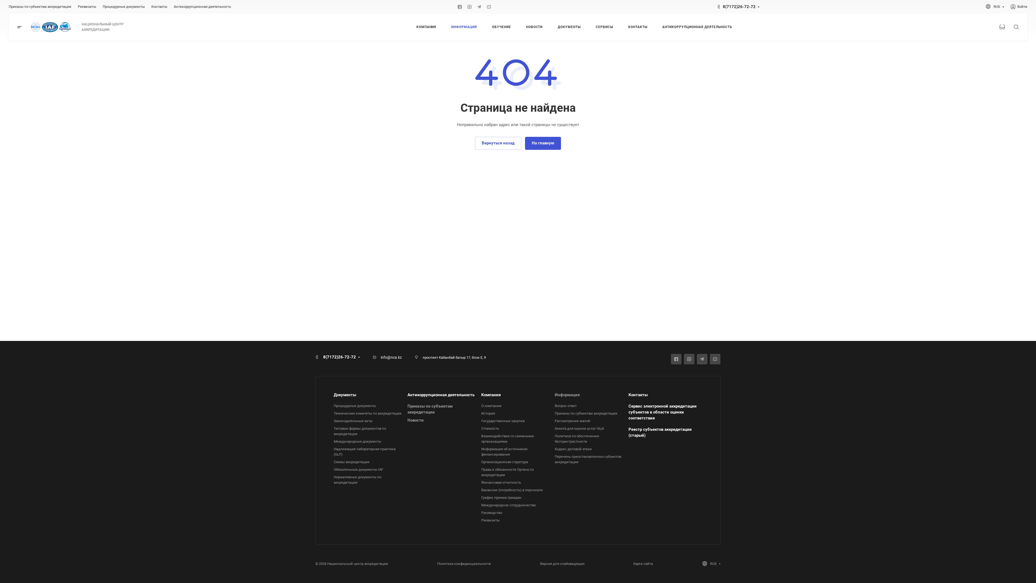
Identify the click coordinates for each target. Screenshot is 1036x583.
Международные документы (357, 441)
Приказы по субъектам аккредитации (586, 413)
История (488, 413)
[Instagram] (469, 6)
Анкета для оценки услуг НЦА (579, 428)
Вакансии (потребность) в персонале (512, 490)
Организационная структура (504, 462)
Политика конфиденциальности (464, 564)
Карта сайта (643, 564)
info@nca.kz (391, 357)
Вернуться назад (498, 143)
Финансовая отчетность (501, 482)
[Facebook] (459, 6)
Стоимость (490, 428)
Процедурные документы (355, 406)
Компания (491, 394)
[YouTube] (489, 6)
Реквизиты (490, 520)
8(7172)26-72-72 (739, 6)
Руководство (491, 513)
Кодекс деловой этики (573, 449)
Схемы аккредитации (351, 462)
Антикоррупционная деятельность (440, 394)
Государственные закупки (503, 421)
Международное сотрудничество (508, 505)
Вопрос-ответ (566, 406)
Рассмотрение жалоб (572, 421)
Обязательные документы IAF (358, 469)
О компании (491, 406)
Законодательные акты (353, 421)
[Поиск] (1016, 27)
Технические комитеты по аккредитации (368, 413)
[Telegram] (479, 6)
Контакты (638, 394)
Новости (415, 420)
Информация (567, 394)
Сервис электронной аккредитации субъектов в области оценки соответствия (663, 412)
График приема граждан (501, 498)
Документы (345, 394)
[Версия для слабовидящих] (1002, 27)
